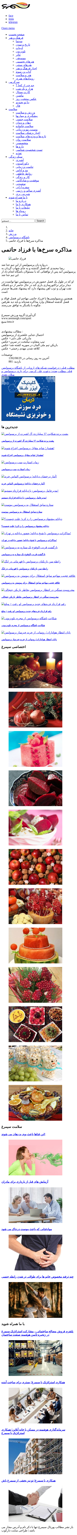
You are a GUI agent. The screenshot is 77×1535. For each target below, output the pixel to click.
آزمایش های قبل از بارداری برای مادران (24, 1181)
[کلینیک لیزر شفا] (28, 419)
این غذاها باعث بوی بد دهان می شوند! (23, 1134)
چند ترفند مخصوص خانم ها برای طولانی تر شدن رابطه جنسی (37, 1276)
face (11, 15)
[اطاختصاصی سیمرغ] (38, 670)
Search (40, 220)
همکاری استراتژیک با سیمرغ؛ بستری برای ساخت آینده (33, 1382)
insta (11, 18)
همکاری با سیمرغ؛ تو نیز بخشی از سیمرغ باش (28, 1480)
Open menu (8, 28)
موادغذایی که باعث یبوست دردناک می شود (26, 1229)
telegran (13, 22)
